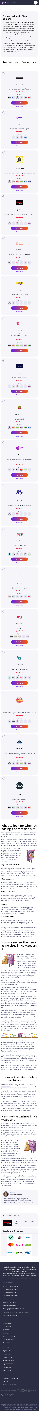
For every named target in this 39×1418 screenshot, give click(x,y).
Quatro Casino (7, 1330)
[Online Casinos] (13, 263)
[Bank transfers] (17, 97)
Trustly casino (7, 1367)
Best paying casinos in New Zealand (13, 1309)
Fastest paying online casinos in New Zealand (16, 1312)
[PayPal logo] (25, 303)
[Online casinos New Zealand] (25, 137)
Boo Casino (6, 1343)
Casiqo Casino (7, 1323)
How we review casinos (10, 1385)
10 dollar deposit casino (11, 1296)
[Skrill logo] (29, 223)
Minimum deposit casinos (10, 1286)
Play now (19, 103)
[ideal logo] (17, 137)
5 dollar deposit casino (10, 1292)
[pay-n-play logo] (21, 303)
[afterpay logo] (9, 554)
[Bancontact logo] (13, 97)
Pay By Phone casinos (9, 1305)
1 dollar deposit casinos (11, 1289)
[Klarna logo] (25, 97)
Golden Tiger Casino (9, 1336)
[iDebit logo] (21, 596)
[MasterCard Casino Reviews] (29, 97)
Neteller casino (7, 1354)
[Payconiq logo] (19, 636)
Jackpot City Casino (8, 1339)
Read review (19, 106)
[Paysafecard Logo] (25, 223)
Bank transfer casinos (9, 1302)
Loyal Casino (6, 1333)
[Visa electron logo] (29, 181)
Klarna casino (7, 1370)
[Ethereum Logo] (17, 596)
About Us (5, 1381)
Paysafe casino (7, 1357)
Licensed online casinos (10, 1315)
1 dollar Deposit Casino (7, 7)
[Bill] (25, 554)
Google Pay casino (8, 1360)
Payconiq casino (7, 1351)
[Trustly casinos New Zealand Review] (29, 303)
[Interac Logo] (21, 97)
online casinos (5, 1086)
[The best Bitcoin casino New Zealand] (13, 137)
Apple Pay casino (8, 1364)
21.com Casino (7, 1326)
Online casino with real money (11, 1299)
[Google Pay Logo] (17, 263)
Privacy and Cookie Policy (10, 1378)
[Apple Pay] (9, 97)
